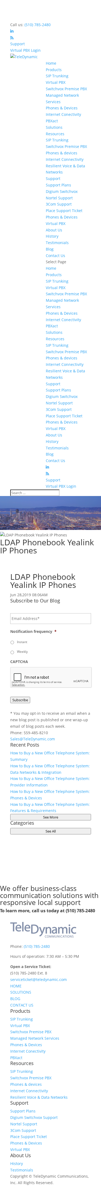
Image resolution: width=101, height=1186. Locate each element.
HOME (16, 986)
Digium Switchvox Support (34, 1117)
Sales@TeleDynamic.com (32, 738)
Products (54, 69)
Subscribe (20, 700)
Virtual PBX (55, 82)
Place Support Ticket (64, 210)
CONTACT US (21, 1005)
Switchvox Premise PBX (66, 88)
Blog (50, 249)
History (52, 236)
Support (17, 43)
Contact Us (55, 255)
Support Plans (58, 185)
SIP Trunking (57, 75)
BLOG (15, 998)
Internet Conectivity (63, 114)
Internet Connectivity (64, 159)
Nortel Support (59, 197)
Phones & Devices (62, 107)
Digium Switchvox (62, 191)
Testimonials (57, 242)
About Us (54, 230)
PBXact (52, 120)
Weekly (22, 651)
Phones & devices (61, 152)
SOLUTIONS (20, 992)
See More (50, 817)
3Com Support (59, 204)
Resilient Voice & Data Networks (39, 1097)
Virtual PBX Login (25, 50)
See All (51, 831)
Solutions (54, 127)
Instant (22, 642)
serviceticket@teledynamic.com (38, 979)
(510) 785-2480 (38, 24)
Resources (55, 133)
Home (51, 63)
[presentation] (51, 677)
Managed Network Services (34, 1038)
